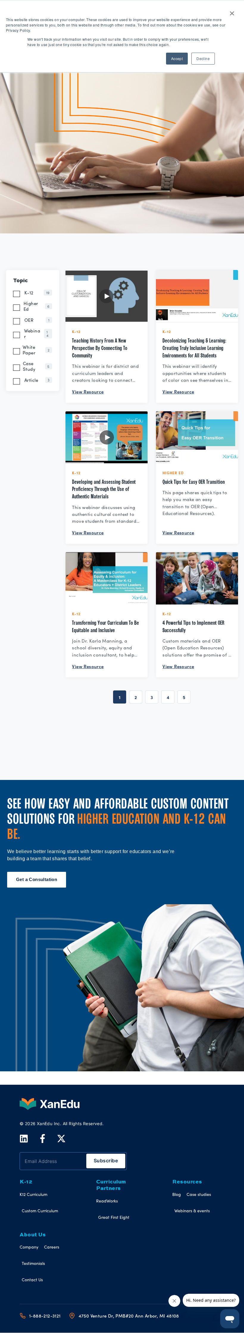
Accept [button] (177, 58)
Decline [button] (203, 58)
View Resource (88, 391)
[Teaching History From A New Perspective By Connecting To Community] (106, 296)
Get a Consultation (36, 879)
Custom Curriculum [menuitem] (40, 1210)
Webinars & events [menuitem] (192, 1210)
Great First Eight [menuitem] (113, 1217)
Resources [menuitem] (187, 1182)
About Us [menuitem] (33, 1235)
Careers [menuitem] (51, 1247)
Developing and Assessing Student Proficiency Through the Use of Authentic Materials (104, 489)
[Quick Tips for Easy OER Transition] (197, 437)
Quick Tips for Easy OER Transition (193, 482)
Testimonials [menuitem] (33, 1263)
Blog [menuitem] (176, 1194)
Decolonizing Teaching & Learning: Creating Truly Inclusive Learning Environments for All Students (194, 348)
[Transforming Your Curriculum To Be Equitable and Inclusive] (106, 578)
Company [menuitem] (29, 1247)
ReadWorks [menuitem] (107, 1201)
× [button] (232, 11)
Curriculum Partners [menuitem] (111, 1185)
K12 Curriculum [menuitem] (33, 1194)
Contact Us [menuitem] (32, 1279)
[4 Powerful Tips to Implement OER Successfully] (197, 578)
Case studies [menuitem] (199, 1194)
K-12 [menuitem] (26, 1182)
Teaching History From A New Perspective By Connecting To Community (99, 348)
